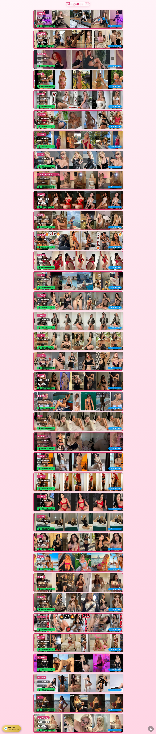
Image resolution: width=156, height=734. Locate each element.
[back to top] (151, 729)
